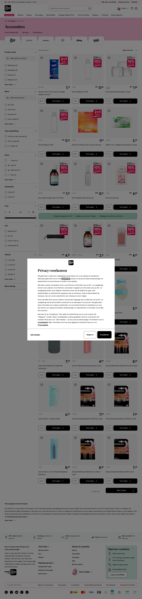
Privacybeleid (43, 325)
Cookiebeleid (43, 322)
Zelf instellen (35, 335)
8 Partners (66, 279)
